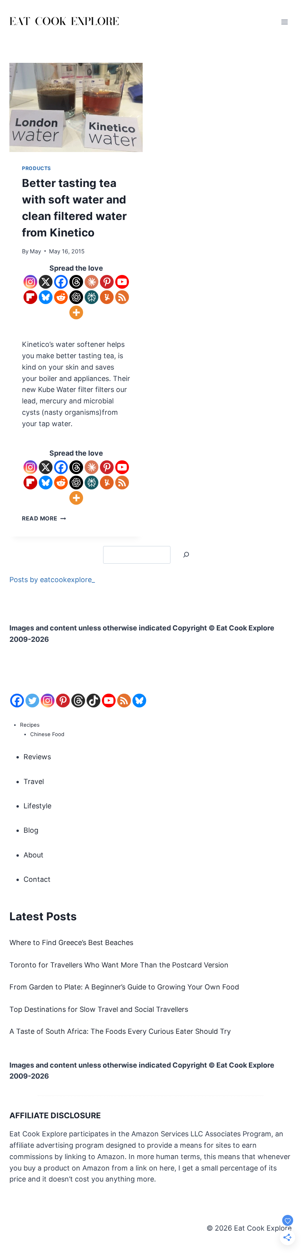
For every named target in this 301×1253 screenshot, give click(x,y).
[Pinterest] (107, 282)
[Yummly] (107, 297)
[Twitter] (32, 700)
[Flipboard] (30, 297)
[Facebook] (61, 282)
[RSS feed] (124, 700)
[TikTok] (93, 700)
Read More (44, 518)
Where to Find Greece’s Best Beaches (71, 942)
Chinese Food (47, 734)
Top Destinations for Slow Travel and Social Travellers (98, 1009)
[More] (76, 312)
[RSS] (122, 297)
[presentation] (76, 107)
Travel (34, 781)
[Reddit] (61, 297)
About (34, 855)
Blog (31, 830)
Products (36, 168)
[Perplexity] (91, 297)
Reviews (37, 757)
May (35, 251)
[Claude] (91, 282)
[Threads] (76, 282)
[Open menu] (284, 22)
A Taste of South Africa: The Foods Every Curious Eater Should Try (120, 1031)
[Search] (186, 555)
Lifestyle (37, 806)
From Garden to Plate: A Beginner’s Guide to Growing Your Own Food (124, 987)
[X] (46, 282)
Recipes (30, 725)
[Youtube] (122, 282)
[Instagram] (30, 282)
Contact (37, 879)
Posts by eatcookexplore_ (52, 579)
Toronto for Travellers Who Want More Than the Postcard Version (118, 965)
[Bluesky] (46, 297)
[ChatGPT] (76, 297)
